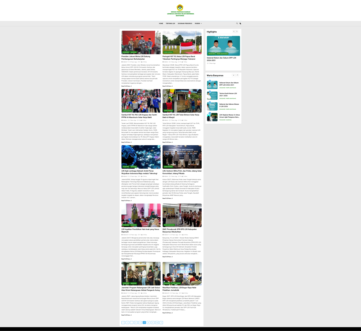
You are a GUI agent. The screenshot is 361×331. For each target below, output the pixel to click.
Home (161, 23)
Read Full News (125, 86)
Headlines (126, 52)
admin (166, 62)
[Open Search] (237, 23)
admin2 (125, 235)
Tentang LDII (170, 23)
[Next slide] (236, 31)
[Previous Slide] (234, 31)
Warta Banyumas (169, 225)
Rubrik (197, 23)
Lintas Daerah (168, 52)
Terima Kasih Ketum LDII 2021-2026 (221, 58)
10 (157, 322)
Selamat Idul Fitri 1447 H (228, 116)
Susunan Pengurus (185, 23)
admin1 (125, 62)
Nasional (133, 52)
